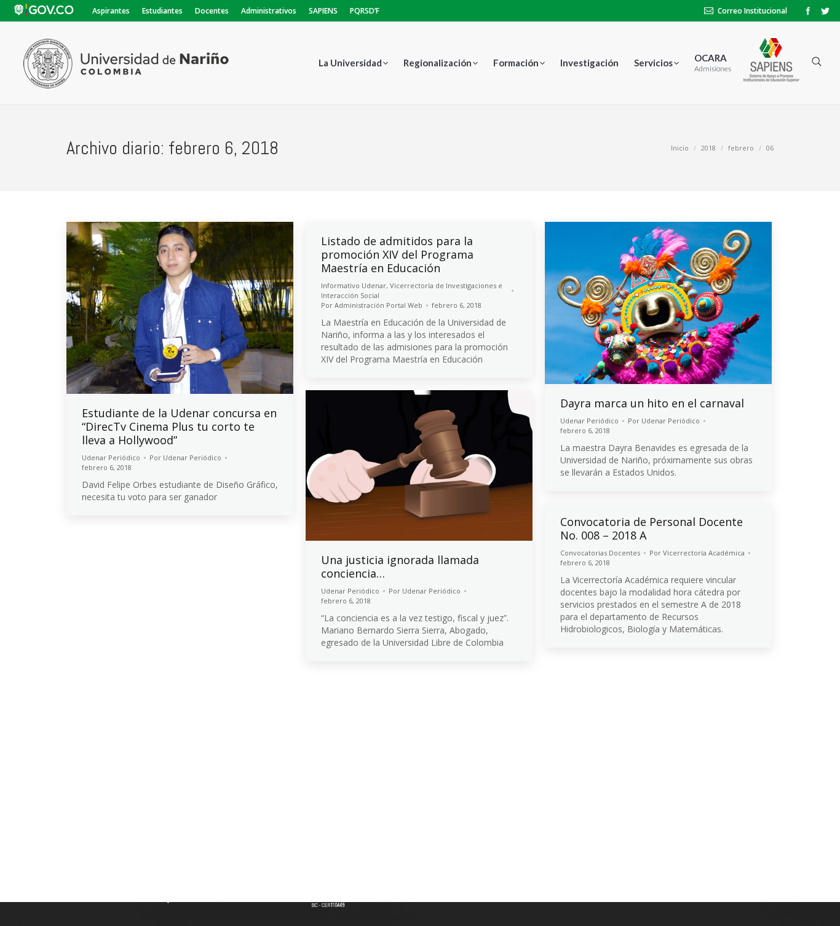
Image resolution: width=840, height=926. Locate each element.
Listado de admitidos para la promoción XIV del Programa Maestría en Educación (397, 254)
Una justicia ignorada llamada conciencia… (400, 566)
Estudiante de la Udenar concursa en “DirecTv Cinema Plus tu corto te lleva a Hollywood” (179, 426)
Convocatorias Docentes (600, 552)
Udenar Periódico (111, 457)
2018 (708, 147)
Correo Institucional (752, 11)
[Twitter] (825, 11)
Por (185, 457)
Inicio (680, 147)
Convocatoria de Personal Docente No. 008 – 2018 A (651, 528)
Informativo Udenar (353, 285)
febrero (741, 147)
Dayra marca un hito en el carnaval (652, 403)
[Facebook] (808, 11)
